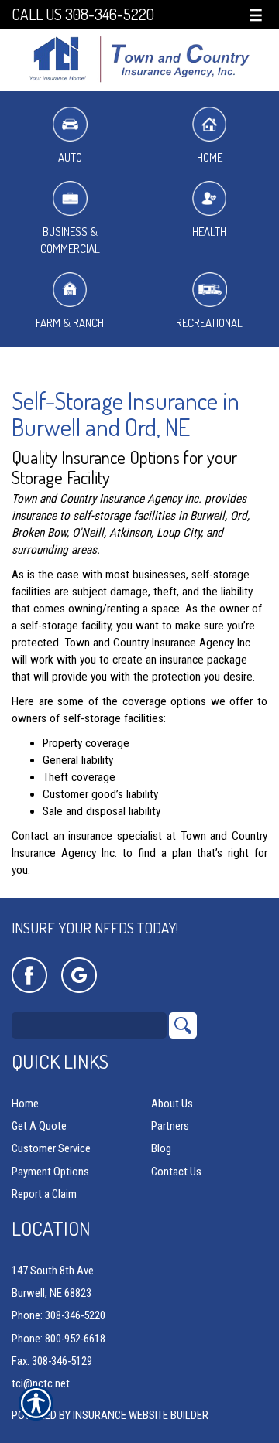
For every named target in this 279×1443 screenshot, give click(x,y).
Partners (170, 1126)
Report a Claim (44, 1194)
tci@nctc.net (41, 1383)
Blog (161, 1148)
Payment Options (50, 1172)
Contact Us (176, 1172)
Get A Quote (39, 1126)
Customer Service (51, 1148)
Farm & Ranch (70, 323)
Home (209, 157)
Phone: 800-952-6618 (58, 1339)
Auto (70, 157)
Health (209, 231)
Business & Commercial (70, 239)
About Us (172, 1103)
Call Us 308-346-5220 (83, 14)
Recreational (209, 323)
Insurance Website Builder (140, 1415)
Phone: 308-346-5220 (58, 1315)
